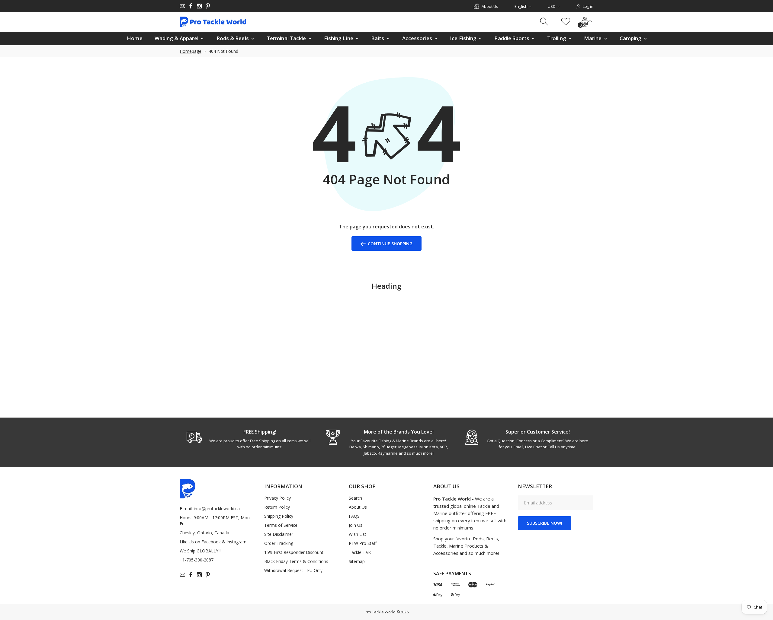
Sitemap (357, 561)
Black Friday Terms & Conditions (296, 561)
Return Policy (277, 507)
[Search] (544, 22)
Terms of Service (280, 525)
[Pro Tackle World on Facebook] (191, 6)
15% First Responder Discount (293, 552)
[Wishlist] (565, 22)
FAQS (354, 516)
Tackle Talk (360, 552)
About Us (358, 507)
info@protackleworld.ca (217, 508)
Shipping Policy (278, 516)
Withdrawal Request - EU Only (293, 570)
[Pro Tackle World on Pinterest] (208, 6)
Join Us (355, 525)
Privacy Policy (277, 498)
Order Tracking (278, 543)
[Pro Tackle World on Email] (182, 6)
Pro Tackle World (380, 612)
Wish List (357, 534)
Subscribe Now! (544, 523)
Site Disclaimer (278, 534)
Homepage (190, 51)
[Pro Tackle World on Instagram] (199, 6)
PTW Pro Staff (363, 543)
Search (355, 498)
